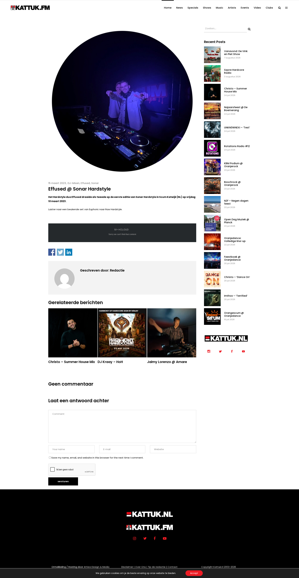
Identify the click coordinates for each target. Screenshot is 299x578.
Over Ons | (141, 566)
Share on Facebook (51, 252)
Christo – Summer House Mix (235, 90)
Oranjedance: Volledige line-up (235, 239)
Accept (194, 573)
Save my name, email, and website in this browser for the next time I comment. (97, 457)
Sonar (95, 183)
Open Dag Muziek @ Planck (236, 221)
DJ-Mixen (73, 183)
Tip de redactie (157, 566)
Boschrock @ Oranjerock (232, 183)
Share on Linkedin (68, 252)
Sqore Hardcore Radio (234, 71)
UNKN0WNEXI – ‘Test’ (237, 127)
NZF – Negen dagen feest (236, 202)
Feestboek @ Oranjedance (232, 258)
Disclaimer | (128, 566)
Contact (173, 566)
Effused (85, 183)
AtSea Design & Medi (96, 566)
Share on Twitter (60, 252)
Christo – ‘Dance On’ (237, 277)
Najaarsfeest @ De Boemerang (235, 108)
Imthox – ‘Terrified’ (235, 296)
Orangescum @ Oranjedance (234, 314)
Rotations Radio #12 (237, 146)
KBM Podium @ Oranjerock (233, 165)
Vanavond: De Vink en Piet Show (236, 52)
